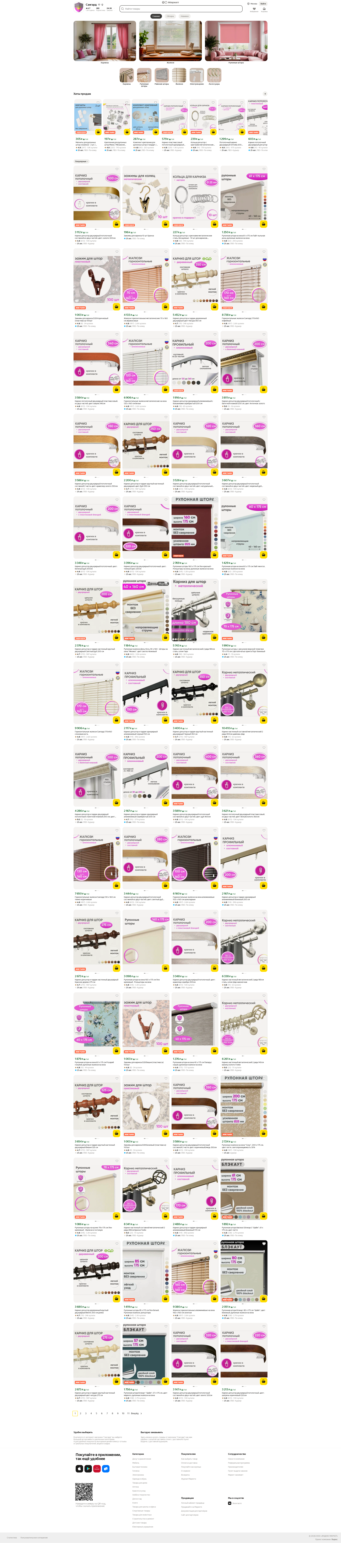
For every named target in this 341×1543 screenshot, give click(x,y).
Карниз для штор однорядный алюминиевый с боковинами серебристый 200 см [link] (193, 402)
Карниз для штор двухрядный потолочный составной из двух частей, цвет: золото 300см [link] (95, 237)
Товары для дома (139, 1483)
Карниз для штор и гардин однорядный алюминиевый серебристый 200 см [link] (141, 815)
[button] (99, 5)
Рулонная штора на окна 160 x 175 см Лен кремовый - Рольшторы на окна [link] (142, 981)
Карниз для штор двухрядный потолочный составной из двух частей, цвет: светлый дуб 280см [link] (143, 898)
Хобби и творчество (141, 1495)
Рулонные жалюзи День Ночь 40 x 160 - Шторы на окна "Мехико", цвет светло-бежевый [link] (146, 650)
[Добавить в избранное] (98, 102)
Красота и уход (138, 1491)
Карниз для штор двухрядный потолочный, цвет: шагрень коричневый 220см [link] (243, 1394)
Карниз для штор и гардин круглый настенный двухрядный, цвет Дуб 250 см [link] (144, 485)
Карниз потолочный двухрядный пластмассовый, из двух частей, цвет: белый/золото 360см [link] (243, 815)
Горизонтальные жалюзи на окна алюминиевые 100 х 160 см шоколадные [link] (193, 898)
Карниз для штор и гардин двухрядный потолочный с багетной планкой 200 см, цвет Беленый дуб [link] (95, 815)
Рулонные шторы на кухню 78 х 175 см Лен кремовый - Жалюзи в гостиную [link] (93, 1229)
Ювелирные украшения (142, 1527)
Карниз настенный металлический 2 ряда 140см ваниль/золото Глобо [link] (243, 1063)
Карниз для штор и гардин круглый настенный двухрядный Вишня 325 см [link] (95, 1146)
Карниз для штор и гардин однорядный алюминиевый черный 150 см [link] (141, 733)
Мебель (135, 1463)
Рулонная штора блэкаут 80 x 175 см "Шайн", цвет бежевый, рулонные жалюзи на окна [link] (243, 1311)
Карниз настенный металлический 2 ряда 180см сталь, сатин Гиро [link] (194, 650)
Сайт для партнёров (189, 1515)
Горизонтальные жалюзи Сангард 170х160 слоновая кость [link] (93, 733)
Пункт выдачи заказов (237, 1471)
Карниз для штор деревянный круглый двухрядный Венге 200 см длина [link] (91, 1311)
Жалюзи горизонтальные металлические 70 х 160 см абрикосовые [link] (146, 319)
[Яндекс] (334, 1539)
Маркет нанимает (235, 1475)
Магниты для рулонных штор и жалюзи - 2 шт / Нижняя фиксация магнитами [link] (86, 143)
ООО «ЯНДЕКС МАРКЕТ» (327, 1536)
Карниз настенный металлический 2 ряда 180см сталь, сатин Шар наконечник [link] (243, 981)
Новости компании (236, 1459)
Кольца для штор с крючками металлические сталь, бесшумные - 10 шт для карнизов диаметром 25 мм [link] (192, 237)
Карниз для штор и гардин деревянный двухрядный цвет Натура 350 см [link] (190, 319)
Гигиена (135, 1471)
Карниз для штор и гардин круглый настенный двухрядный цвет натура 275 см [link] (95, 1394)
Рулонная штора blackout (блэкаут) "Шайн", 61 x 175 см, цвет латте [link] (242, 1229)
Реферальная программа (239, 1463)
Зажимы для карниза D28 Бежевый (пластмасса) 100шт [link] (145, 1146)
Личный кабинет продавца (192, 1503)
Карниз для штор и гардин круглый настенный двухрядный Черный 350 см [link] (193, 733)
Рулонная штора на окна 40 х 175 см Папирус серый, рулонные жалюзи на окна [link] (192, 1063)
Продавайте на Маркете (191, 1507)
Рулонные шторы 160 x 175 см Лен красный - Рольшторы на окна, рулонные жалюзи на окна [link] (193, 567)
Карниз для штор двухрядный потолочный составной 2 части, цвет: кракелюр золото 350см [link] (96, 485)
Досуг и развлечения (141, 1459)
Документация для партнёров (194, 1511)
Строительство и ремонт (143, 1519)
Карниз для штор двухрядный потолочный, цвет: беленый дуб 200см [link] (96, 567)
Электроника (138, 1475)
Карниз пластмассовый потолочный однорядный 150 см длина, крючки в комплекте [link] (173, 143)
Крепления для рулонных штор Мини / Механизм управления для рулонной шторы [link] (115, 143)
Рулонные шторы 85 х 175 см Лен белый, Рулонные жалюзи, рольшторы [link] (141, 1311)
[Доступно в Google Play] (88, 1472)
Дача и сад (137, 1499)
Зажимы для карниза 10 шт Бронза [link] (139, 236)
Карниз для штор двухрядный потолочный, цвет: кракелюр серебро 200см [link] (194, 981)
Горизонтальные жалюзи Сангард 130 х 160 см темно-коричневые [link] (95, 898)
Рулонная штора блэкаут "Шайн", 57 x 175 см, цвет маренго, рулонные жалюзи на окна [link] (145, 1394)
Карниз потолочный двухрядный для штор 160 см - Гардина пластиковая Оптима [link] (259, 143)
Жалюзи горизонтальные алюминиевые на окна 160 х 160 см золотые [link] (194, 1311)
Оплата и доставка (189, 1463)
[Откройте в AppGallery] (97, 1472)
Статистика (12, 1538)
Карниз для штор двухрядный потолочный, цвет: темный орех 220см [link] (145, 567)
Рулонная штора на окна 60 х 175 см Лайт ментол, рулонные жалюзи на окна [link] (243, 567)
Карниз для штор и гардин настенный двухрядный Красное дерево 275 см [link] (96, 981)
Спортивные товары (141, 1511)
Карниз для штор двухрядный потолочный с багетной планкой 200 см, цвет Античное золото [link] (243, 402)
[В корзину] (98, 132)
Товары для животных (142, 1515)
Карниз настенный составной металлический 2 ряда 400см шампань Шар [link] (242, 733)
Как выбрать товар (189, 1459)
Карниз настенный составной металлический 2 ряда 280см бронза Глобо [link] (144, 1229)
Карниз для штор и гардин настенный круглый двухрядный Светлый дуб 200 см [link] (95, 650)
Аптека (135, 1487)
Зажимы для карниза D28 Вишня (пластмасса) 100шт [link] (144, 1063)
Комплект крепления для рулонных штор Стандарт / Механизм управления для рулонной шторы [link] (144, 143)
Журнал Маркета (188, 1479)
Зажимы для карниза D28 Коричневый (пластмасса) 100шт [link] (91, 319)
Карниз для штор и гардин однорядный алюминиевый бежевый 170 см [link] (190, 1229)
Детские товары (139, 1523)
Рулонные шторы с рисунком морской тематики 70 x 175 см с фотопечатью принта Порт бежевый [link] (243, 650)
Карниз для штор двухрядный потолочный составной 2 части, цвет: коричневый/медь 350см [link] (195, 1146)
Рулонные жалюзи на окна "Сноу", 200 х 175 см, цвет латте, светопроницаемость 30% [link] (242, 1146)
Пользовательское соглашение (34, 1538)
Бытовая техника (139, 1467)
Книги (135, 1503)
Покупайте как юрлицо (191, 1467)
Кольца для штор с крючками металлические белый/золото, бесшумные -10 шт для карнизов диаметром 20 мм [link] (202, 143)
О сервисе (185, 1471)
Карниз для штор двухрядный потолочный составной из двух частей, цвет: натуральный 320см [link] (192, 485)
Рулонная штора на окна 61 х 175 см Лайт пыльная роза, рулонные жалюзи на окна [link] (243, 237)
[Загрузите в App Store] (79, 1472)
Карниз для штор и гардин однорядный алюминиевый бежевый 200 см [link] (239, 898)
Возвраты (185, 1475)
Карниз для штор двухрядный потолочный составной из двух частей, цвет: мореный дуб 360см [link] (242, 485)
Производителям (235, 1467)
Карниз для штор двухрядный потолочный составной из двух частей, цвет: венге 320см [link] (192, 1394)
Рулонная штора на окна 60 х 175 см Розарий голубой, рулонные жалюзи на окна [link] (94, 1063)
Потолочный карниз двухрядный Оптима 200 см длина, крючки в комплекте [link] (230, 143)
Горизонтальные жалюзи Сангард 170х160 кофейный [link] (240, 319)
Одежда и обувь (139, 1479)
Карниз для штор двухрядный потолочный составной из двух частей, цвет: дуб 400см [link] (192, 815)
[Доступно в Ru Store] (105, 1472)
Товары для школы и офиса (144, 1507)
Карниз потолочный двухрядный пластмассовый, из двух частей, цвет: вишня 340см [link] (96, 402)
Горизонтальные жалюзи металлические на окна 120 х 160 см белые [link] (145, 402)
